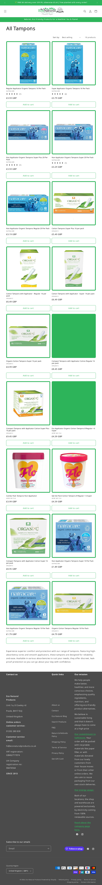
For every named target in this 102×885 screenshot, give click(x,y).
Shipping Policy (59, 742)
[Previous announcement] (5, 2)
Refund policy (64, 880)
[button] (5, 11)
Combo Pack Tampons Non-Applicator (21, 496)
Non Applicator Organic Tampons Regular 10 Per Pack (28, 628)
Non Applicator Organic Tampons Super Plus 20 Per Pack (27, 158)
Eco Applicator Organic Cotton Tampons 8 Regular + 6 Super (73, 429)
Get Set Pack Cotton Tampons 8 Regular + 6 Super (72, 496)
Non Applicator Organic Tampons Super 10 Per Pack (73, 561)
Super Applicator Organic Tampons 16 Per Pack (71, 88)
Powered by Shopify (49, 880)
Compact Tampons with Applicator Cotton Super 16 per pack (27, 562)
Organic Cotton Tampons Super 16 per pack (23, 361)
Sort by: (56, 37)
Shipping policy (72, 882)
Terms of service (90, 880)
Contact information (88, 882)
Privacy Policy (58, 753)
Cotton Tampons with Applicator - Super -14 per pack (73, 294)
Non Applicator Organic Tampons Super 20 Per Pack (73, 157)
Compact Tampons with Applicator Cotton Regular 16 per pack (73, 362)
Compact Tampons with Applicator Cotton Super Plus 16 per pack (27, 429)
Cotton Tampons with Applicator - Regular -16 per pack (26, 295)
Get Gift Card (58, 759)
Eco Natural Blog (59, 716)
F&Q (53, 727)
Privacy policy (76, 880)
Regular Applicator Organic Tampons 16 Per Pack (26, 88)
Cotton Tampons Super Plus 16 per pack (68, 228)
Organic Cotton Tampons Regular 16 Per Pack (70, 628)
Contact (55, 710)
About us (56, 705)
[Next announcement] (97, 2)
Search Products (59, 722)
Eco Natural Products (33, 880)
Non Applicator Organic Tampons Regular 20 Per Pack (28, 228)
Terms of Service (59, 747)
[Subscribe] (48, 849)
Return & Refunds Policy (60, 734)
